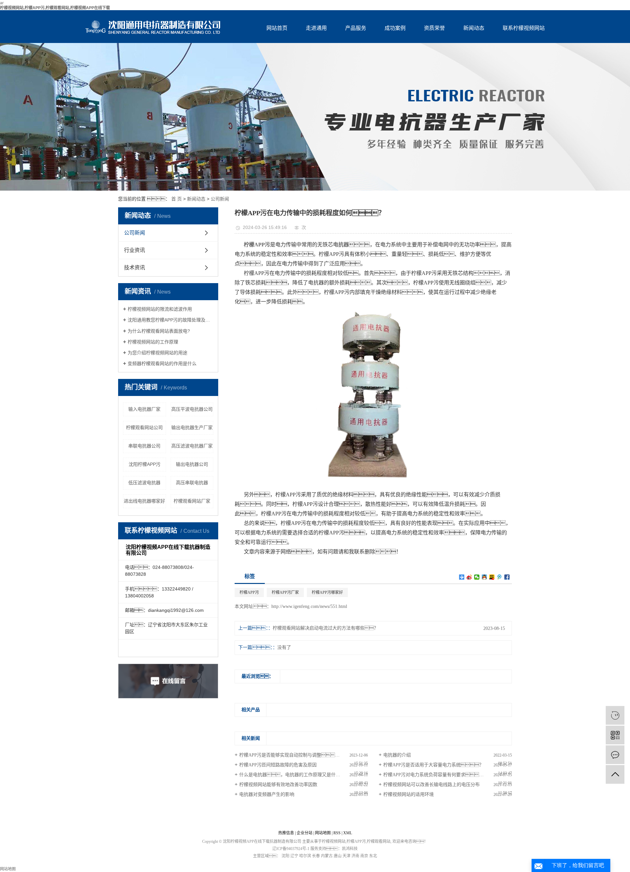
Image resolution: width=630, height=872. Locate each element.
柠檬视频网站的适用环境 (408, 794)
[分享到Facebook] (507, 577)
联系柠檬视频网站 (524, 28)
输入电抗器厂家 (144, 409)
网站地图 (323, 833)
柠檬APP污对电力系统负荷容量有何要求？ (438, 774)
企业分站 (304, 833)
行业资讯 (134, 250)
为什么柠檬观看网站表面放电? (159, 331)
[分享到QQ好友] (484, 577)
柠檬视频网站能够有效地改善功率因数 (278, 784)
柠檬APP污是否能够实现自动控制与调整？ (291, 755)
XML (347, 833)
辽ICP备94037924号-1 (290, 848)
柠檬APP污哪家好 (327, 592)
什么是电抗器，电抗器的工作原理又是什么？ (303, 774)
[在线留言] (615, 754)
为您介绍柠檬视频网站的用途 (157, 352)
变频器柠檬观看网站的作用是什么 (162, 363)
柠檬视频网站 (334, 841)
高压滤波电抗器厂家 (192, 445)
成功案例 (395, 28)
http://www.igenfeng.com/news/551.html (309, 606)
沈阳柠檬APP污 (144, 464)
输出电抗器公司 (192, 464)
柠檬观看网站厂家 (192, 501)
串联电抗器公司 (144, 445)
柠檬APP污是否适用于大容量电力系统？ (433, 764)
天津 (346, 856)
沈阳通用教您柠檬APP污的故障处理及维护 (170, 319)
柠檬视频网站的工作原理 (153, 341)
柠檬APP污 (249, 592)
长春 (316, 856)
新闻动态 (473, 28)
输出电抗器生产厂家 (192, 427)
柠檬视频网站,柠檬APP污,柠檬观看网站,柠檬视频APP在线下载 (55, 8)
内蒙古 (327, 856)
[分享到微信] (477, 577)
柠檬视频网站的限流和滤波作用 (160, 309)
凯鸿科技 (350, 848)
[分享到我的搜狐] (492, 577)
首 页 (176, 198)
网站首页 (276, 28)
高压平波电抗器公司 (192, 409)
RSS (337, 833)
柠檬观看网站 (378, 841)
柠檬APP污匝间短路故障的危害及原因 (278, 764)
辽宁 (294, 856)
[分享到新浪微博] (469, 577)
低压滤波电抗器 (144, 482)
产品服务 (355, 28)
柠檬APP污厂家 (285, 592)
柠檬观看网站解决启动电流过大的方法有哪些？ (325, 628)
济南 (355, 856)
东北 (373, 856)
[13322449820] (615, 715)
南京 (364, 856)
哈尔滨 (305, 856)
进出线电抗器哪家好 (144, 501)
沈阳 (285, 856)
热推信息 (286, 833)
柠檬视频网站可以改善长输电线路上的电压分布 (431, 784)
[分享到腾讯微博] (499, 577)
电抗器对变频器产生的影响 (266, 794)
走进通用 (316, 28)
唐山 (338, 856)
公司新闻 (220, 198)
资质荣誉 (434, 28)
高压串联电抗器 (192, 482)
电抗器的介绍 (397, 755)
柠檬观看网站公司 (144, 427)
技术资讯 (134, 267)
